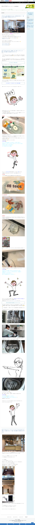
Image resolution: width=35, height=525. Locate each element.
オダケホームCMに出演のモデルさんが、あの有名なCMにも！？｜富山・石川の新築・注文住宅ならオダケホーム (13, 17)
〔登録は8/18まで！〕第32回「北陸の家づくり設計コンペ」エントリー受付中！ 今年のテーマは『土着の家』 (30, 26)
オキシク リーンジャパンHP (15, 300)
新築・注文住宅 (7, 2)
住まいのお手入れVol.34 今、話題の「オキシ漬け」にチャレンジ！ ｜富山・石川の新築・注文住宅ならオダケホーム (13, 51)
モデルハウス (21, 524)
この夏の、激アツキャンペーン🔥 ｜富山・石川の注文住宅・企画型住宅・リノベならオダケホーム (30, 23)
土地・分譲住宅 (11, 2)
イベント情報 (14, 524)
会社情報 (28, 2)
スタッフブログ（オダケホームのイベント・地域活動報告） (30, 13)
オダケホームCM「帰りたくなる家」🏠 (6, 43)
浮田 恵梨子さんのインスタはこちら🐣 (6, 38)
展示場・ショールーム (24, 2)
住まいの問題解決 (19, 2)
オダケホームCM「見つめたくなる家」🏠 (6, 44)
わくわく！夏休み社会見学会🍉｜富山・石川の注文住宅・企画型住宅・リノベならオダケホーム (30, 20)
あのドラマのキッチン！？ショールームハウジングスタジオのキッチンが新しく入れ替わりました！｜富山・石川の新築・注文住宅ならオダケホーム (13, 430)
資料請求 (8, 524)
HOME (0, 3)
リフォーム (15, 2)
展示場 (27, 524)
